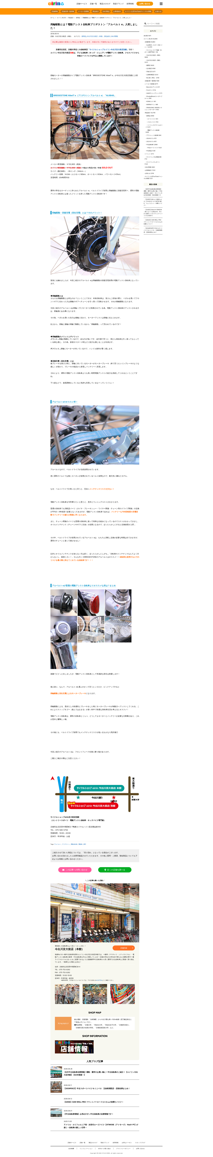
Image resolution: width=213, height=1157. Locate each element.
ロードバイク (151, 119)
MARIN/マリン (150, 104)
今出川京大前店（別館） (153, 60)
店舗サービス (81, 4)
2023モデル (150, 141)
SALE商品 (106, 11)
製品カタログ (105, 4)
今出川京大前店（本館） (95, 36)
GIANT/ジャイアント (152, 93)
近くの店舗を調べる (116, 870)
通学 (84, 844)
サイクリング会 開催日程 (153, 157)
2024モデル (150, 138)
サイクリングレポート (153, 162)
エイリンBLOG (61, 17)
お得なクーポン (127, 1142)
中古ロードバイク (152, 147)
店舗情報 (55, 11)
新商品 (78, 17)
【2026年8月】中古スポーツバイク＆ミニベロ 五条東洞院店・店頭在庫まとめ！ (97, 1088)
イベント (147, 154)
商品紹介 (96, 11)
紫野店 (148, 65)
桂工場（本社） (151, 78)
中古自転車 (149, 144)
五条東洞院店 (150, 74)
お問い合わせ (144, 4)
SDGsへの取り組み (104, 1148)
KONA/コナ (149, 101)
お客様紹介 (117, 11)
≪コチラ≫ (99, 980)
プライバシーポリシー (123, 1148)
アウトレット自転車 (152, 135)
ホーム (52, 17)
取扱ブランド (118, 4)
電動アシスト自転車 (153, 130)
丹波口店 (149, 71)
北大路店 (149, 68)
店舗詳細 (123, 948)
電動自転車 (74, 844)
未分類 (146, 36)
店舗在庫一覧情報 (68, 11)
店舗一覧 (93, 4)
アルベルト (57, 844)
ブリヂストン (66, 844)
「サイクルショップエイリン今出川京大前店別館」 (108, 49)
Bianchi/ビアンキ (151, 87)
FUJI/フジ (149, 90)
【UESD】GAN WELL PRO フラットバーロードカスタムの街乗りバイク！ (94, 1102)
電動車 (80, 844)
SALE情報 (114, 36)
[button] (145, 24)
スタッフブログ (140, 1142)
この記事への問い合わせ (76, 870)
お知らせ (158, 11)
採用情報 (130, 4)
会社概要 (71, 1148)
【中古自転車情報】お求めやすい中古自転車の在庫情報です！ (88, 1114)
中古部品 (149, 151)
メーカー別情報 (83, 11)
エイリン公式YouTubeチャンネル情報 (138, 11)
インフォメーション (86, 1148)
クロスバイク (151, 122)
